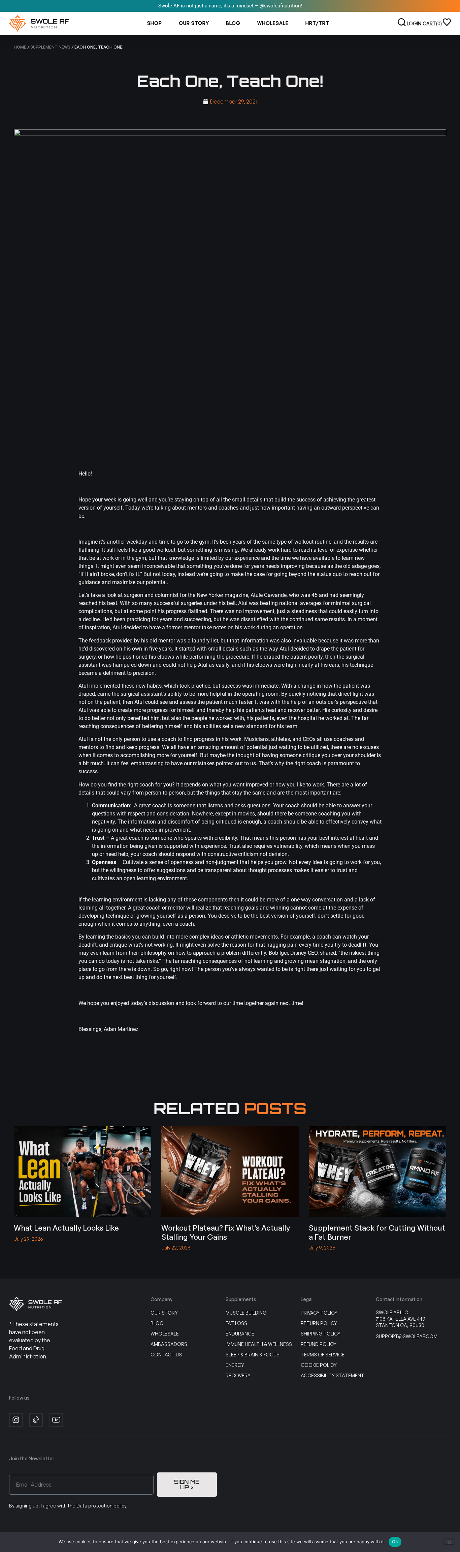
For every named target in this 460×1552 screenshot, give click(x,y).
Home (20, 47)
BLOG (233, 23)
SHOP (154, 23)
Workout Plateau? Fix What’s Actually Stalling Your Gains (225, 1232)
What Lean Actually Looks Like (66, 1227)
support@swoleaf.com (406, 1336)
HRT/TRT (317, 23)
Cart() (432, 23)
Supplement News (50, 47)
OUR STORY (194, 23)
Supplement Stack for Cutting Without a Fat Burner (377, 1232)
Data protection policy (101, 1505)
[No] (449, 1542)
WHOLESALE (273, 23)
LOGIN (414, 23)
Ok (395, 1541)
